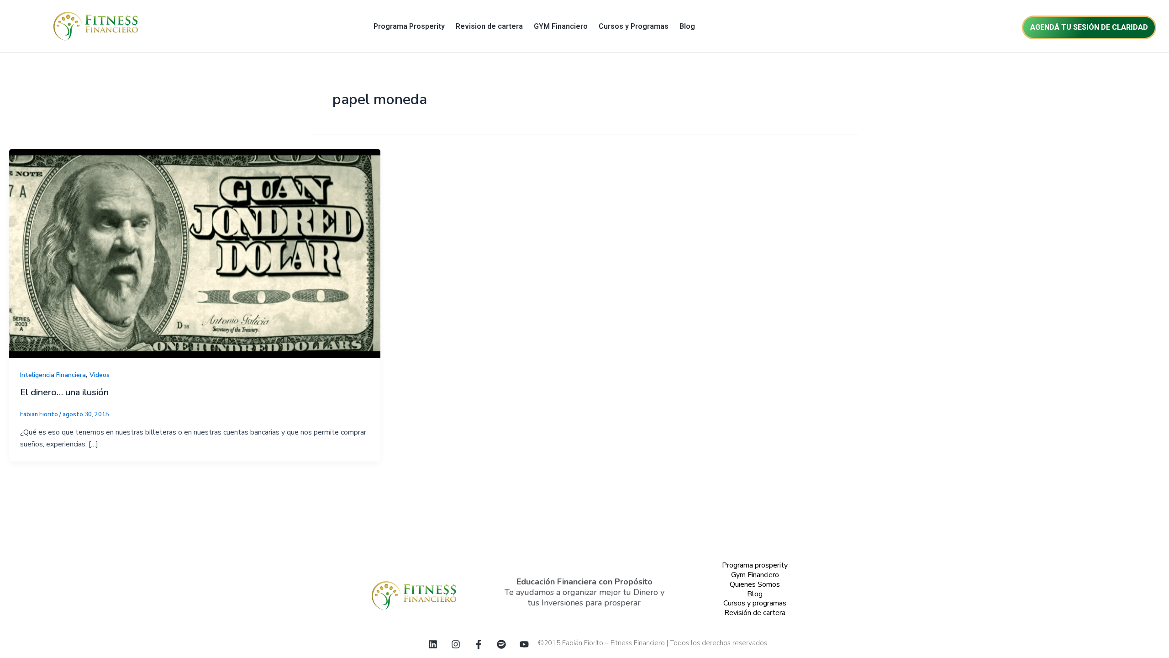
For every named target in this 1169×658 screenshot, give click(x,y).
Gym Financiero (755, 575)
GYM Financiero (561, 26)
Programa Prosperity (409, 26)
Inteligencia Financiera (53, 375)
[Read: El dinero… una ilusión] (194, 253)
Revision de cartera (489, 26)
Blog (687, 26)
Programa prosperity (755, 565)
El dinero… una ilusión (64, 392)
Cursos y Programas (634, 26)
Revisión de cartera (754, 613)
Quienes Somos (755, 584)
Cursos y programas (754, 603)
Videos (100, 375)
